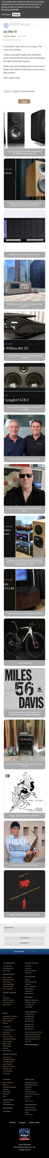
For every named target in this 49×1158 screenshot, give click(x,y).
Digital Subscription (31, 1110)
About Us (28, 1089)
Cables (27, 980)
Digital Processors (8, 1000)
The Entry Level (7, 1069)
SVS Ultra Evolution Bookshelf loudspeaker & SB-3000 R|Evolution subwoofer (24, 152)
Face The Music (7, 1071)
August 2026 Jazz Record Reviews (24, 865)
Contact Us (28, 1087)
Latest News (8, 1100)
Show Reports (31, 1012)
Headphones (29, 991)
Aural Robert (6, 1034)
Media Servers (7, 1005)
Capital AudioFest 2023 (32, 1039)
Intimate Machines (24, 663)
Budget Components (31, 1000)
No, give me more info (10, 9)
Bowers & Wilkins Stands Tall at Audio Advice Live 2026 (24, 357)
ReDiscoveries (7, 1046)
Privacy (27, 1099)
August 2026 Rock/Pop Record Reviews (25, 915)
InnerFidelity (28, 1007)
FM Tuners (28, 973)
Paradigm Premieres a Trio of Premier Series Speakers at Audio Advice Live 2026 (24, 204)
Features (5, 1023)
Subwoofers (6, 970)
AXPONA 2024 (29, 1014)
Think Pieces (7, 1092)
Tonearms (28, 968)
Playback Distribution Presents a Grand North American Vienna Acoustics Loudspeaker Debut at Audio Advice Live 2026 (24, 562)
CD (4, 995)
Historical (6, 1094)
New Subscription (30, 1107)
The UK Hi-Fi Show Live (32, 1094)
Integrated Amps (8, 986)
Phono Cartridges (30, 970)
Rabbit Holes (7, 1043)
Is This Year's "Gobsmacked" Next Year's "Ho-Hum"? (24, 510)
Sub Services (29, 1114)
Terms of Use (29, 1101)
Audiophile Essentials (9, 1087)
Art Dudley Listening (9, 1059)
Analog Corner (7, 1057)
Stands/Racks (29, 989)
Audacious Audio (30, 1002)
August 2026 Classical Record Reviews (24, 816)
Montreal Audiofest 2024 (32, 1034)
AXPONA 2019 (29, 1021)
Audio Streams (7, 1064)
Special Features (8, 1082)
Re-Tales (5, 1048)
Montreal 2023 (29, 1024)
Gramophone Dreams (9, 1039)
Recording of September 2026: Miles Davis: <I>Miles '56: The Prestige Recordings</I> (24, 713)
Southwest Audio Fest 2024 (33, 1032)
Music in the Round (9, 1066)
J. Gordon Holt (29, 1005)
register (16, 91)
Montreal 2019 (29, 1029)
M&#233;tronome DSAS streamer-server (24, 255)
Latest (24, 101)
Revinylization (7, 1050)
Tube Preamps (7, 977)
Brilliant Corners (8, 1037)
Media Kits (28, 1096)
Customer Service (30, 1092)
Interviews (6, 1089)
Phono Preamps (8, 989)
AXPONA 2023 (29, 1016)
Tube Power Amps (8, 980)
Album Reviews (7, 1021)
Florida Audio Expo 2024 (32, 1037)
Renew (27, 1112)
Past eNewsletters (8, 1104)
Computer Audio (8, 1002)
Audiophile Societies (31, 1082)
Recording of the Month (10, 1016)
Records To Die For (8, 1018)
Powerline (28, 984)
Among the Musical (9, 1030)
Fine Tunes (6, 1073)
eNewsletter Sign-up (31, 1085)
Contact (22, 1122)
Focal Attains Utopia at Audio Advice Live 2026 (24, 613)
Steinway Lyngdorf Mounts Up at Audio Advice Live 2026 (24, 408)
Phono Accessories (31, 982)
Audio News (6, 1102)
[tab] (24, 101)
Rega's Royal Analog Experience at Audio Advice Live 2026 (24, 765)
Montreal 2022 (29, 1026)
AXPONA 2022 (29, 1019)
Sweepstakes (7, 1111)
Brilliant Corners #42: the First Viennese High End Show (24, 305)
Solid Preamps (7, 982)
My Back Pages (7, 1041)
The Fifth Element (8, 1062)
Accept (16, 15)
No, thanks (6, 14)
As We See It (6, 1032)
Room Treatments (30, 986)
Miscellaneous (29, 993)
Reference (6, 1085)
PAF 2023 (28, 1041)
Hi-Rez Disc (6, 998)
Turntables (28, 966)
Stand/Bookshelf (8, 968)
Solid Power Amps (8, 984)
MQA (4, 1096)
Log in (6, 91)
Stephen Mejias (19, 24)
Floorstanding (7, 966)
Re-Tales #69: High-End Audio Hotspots (24, 459)
